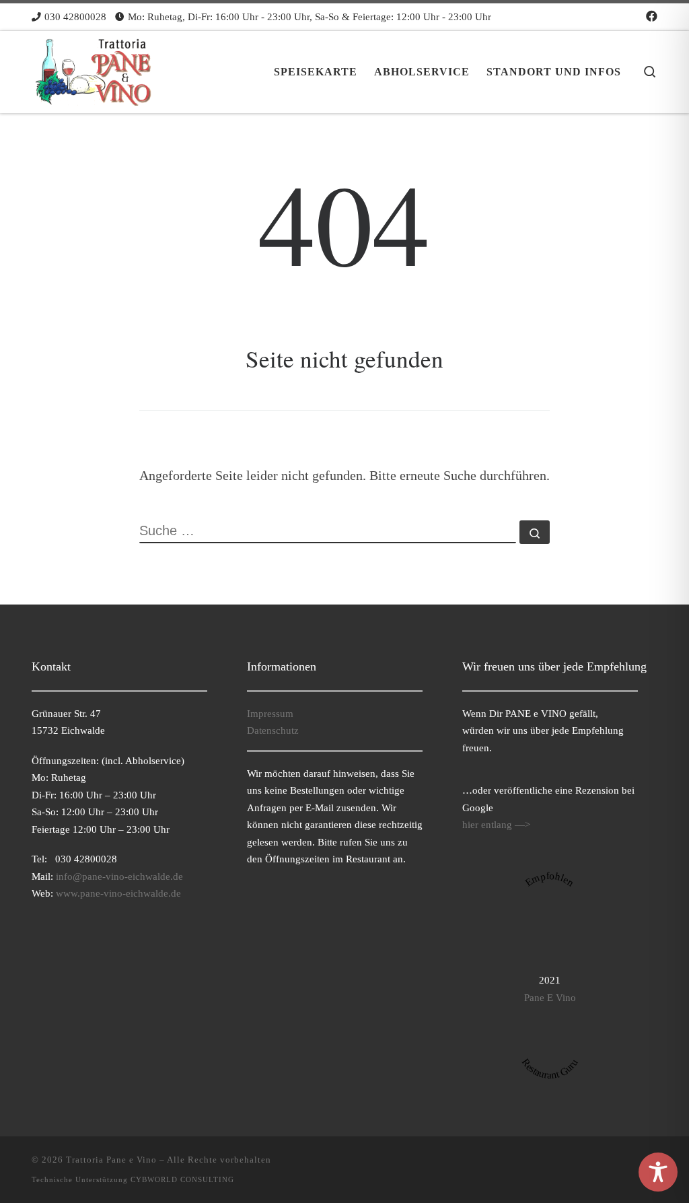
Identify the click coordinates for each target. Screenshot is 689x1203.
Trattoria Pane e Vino (111, 1160)
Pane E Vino (550, 997)
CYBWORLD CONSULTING (182, 1179)
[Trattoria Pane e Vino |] (95, 67)
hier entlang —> (496, 824)
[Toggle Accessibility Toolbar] (658, 1172)
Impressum (270, 713)
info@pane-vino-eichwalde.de (119, 876)
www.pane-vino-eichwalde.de (118, 893)
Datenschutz (273, 730)
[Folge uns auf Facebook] (651, 17)
